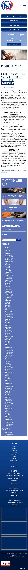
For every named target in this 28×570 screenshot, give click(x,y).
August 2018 (8, 391)
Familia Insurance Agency (20, 170)
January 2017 (8, 421)
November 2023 (9, 296)
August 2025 (8, 263)
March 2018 (8, 399)
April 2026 (7, 250)
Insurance (8, 170)
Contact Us (14, 458)
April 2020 (7, 363)
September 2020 (9, 355)
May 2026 (7, 249)
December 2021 (9, 332)
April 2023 (7, 307)
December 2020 (9, 350)
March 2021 (8, 346)
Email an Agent (14, 25)
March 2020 (8, 364)
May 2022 (7, 324)
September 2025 (9, 261)
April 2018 (7, 397)
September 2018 (9, 389)
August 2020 (8, 357)
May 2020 (7, 361)
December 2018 (9, 385)
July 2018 (7, 393)
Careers (14, 456)
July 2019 (7, 375)
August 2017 (8, 410)
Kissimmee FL (4, 172)
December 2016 (9, 422)
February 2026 (8, 253)
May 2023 (7, 305)
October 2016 (8, 425)
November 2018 (9, 386)
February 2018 (8, 400)
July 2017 (7, 411)
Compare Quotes (14, 460)
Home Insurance (9, 434)
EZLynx (13, 555)
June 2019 (7, 377)
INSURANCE (14, 450)
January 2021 (8, 349)
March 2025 (8, 271)
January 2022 (8, 330)
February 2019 (8, 383)
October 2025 (8, 260)
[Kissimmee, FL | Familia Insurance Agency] (7, 5)
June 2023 (7, 303)
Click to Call (14, 21)
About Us (14, 448)
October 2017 (8, 407)
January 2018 (8, 402)
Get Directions (14, 44)
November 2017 (9, 405)
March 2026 (8, 252)
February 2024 (8, 291)
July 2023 (7, 302)
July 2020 (7, 358)
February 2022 (8, 328)
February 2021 (8, 347)
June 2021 (7, 341)
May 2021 (7, 343)
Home (14, 446)
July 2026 (7, 247)
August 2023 (8, 300)
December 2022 (9, 313)
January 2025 (8, 274)
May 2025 (7, 267)
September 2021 (9, 336)
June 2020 (7, 360)
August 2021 (8, 338)
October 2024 (8, 278)
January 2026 (8, 255)
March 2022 (8, 327)
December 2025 (9, 256)
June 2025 (7, 266)
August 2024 (8, 281)
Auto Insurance (9, 432)
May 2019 (7, 379)
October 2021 (8, 335)
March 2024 (8, 289)
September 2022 (9, 317)
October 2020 (8, 353)
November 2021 (9, 333)
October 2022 (8, 316)
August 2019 (8, 374)
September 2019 (9, 372)
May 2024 (7, 286)
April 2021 (7, 344)
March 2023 (8, 308)
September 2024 (9, 280)
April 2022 (7, 325)
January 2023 (8, 311)
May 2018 (7, 396)
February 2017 (8, 419)
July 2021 (7, 339)
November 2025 (9, 258)
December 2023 (9, 294)
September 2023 (9, 299)
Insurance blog (14, 454)
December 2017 (9, 404)
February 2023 (8, 310)
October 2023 (8, 297)
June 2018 (7, 394)
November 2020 (9, 352)
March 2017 (8, 418)
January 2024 (8, 292)
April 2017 (7, 416)
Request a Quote (14, 16)
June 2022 (7, 322)
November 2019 (9, 369)
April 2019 (7, 380)
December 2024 (9, 275)
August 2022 (8, 319)
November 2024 (9, 277)
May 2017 (7, 414)
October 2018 (8, 388)
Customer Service (14, 452)
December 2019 (9, 368)
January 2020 (8, 366)
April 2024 (7, 288)
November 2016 (9, 424)
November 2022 (9, 314)
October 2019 (8, 371)
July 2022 (7, 321)
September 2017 (9, 408)
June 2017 (7, 413)
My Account (14, 30)
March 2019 (8, 382)
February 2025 (8, 272)
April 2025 (7, 269)
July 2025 (7, 264)
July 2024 (7, 283)
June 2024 (7, 285)
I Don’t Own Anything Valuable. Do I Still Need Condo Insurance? (13, 78)
